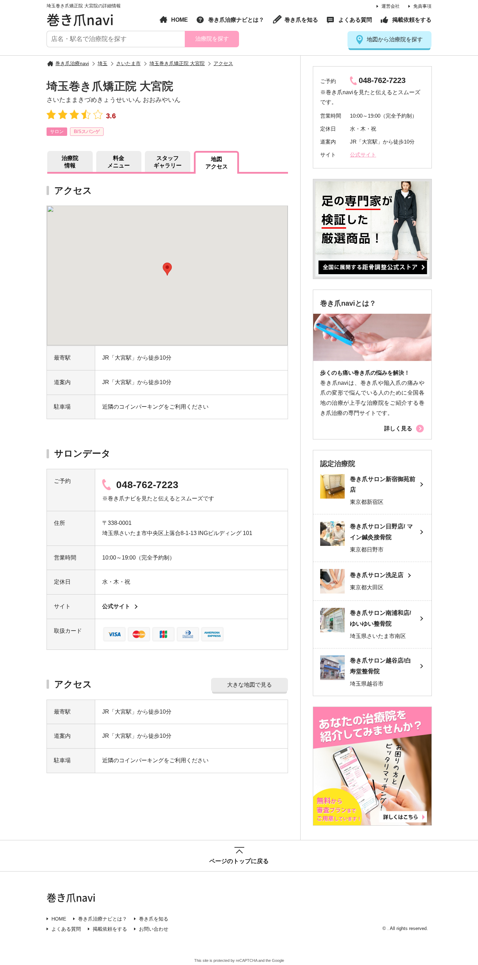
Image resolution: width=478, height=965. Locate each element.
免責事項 (422, 6)
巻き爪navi (80, 19)
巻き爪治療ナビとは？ (236, 20)
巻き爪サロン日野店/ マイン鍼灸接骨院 (381, 532)
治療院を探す (212, 39)
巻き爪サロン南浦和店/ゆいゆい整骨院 (380, 618)
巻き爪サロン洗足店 (376, 575)
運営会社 (390, 6)
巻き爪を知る (301, 20)
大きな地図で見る (249, 685)
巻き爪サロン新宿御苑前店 (382, 484)
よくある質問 (355, 20)
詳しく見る (398, 428)
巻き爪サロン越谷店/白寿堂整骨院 (380, 666)
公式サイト (116, 606)
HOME (179, 20)
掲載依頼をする (411, 20)
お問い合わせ (153, 929)
